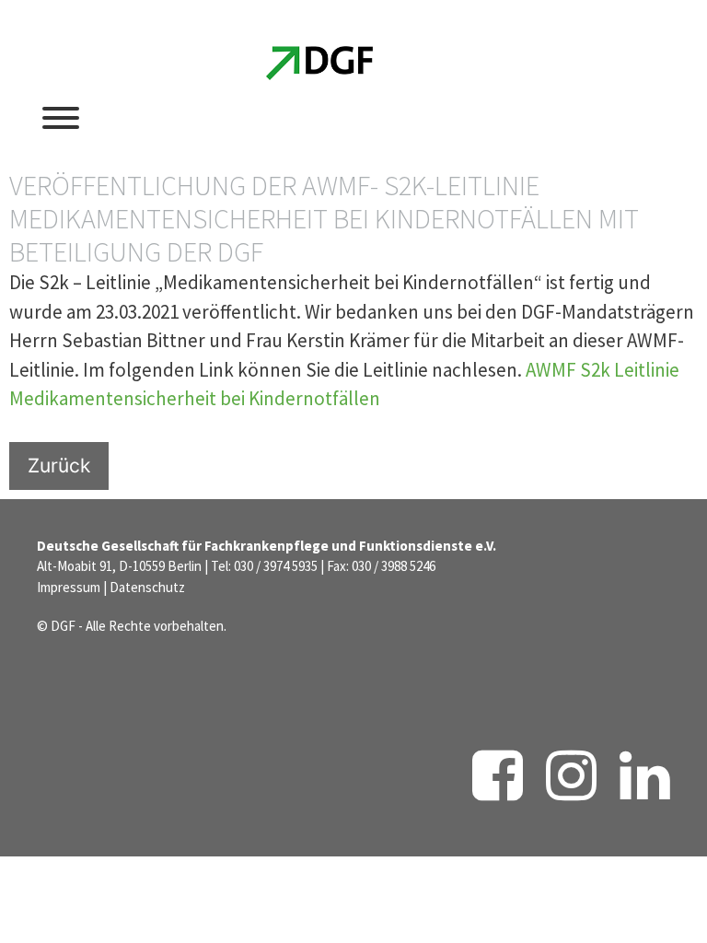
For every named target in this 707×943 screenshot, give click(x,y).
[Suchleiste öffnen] (541, 116)
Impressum (68, 587)
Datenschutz (147, 587)
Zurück (59, 465)
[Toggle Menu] (60, 118)
